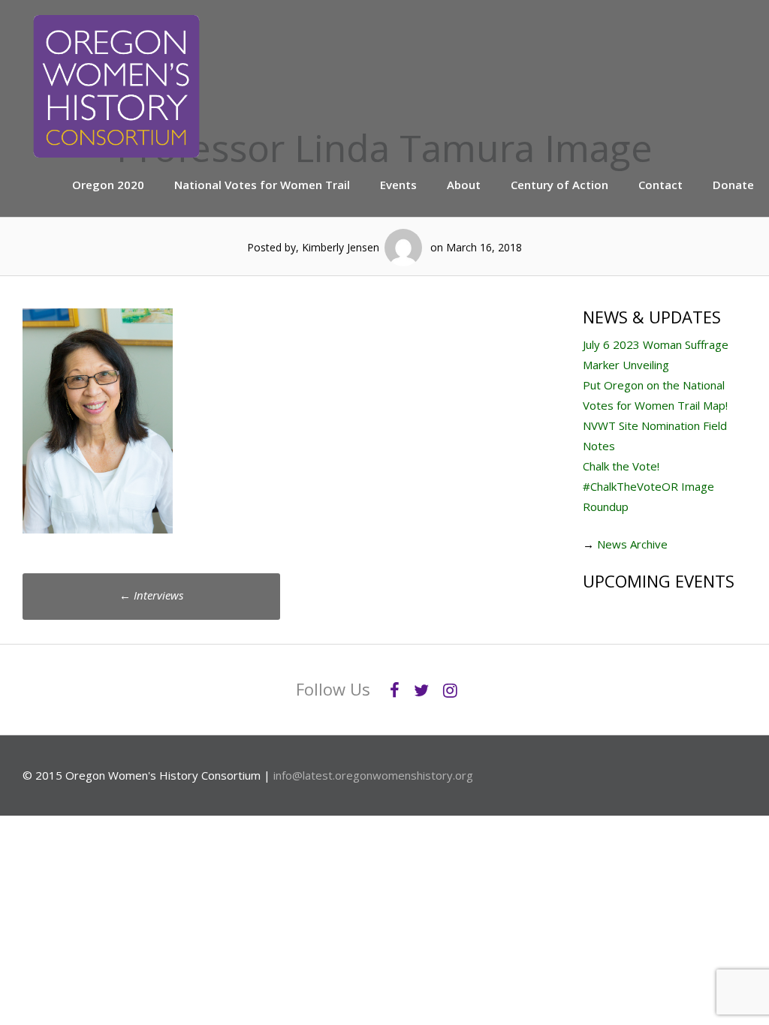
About (464, 184)
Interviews (151, 595)
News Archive (632, 544)
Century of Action (559, 184)
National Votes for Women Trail (262, 184)
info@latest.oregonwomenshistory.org (373, 775)
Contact (660, 184)
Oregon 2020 (108, 184)
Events (398, 184)
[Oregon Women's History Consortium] (116, 153)
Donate (733, 184)
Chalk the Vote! (621, 465)
